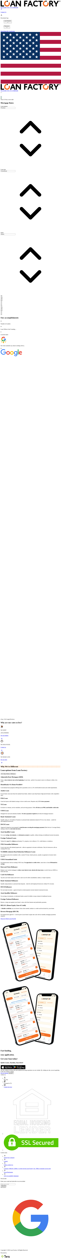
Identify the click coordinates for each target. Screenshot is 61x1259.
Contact (6, 1161)
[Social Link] (30, 1247)
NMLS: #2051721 (8, 1165)
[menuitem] (8, 21)
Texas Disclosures (8, 1172)
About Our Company (9, 1157)
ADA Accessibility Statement (11, 1176)
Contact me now (8, 1087)
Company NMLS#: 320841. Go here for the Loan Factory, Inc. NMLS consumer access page (27, 1168)
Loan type (3, 169)
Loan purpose (4, 106)
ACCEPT (11, 1073)
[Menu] (1, 92)
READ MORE (4, 1073)
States (2, 232)
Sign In (2, 31)
